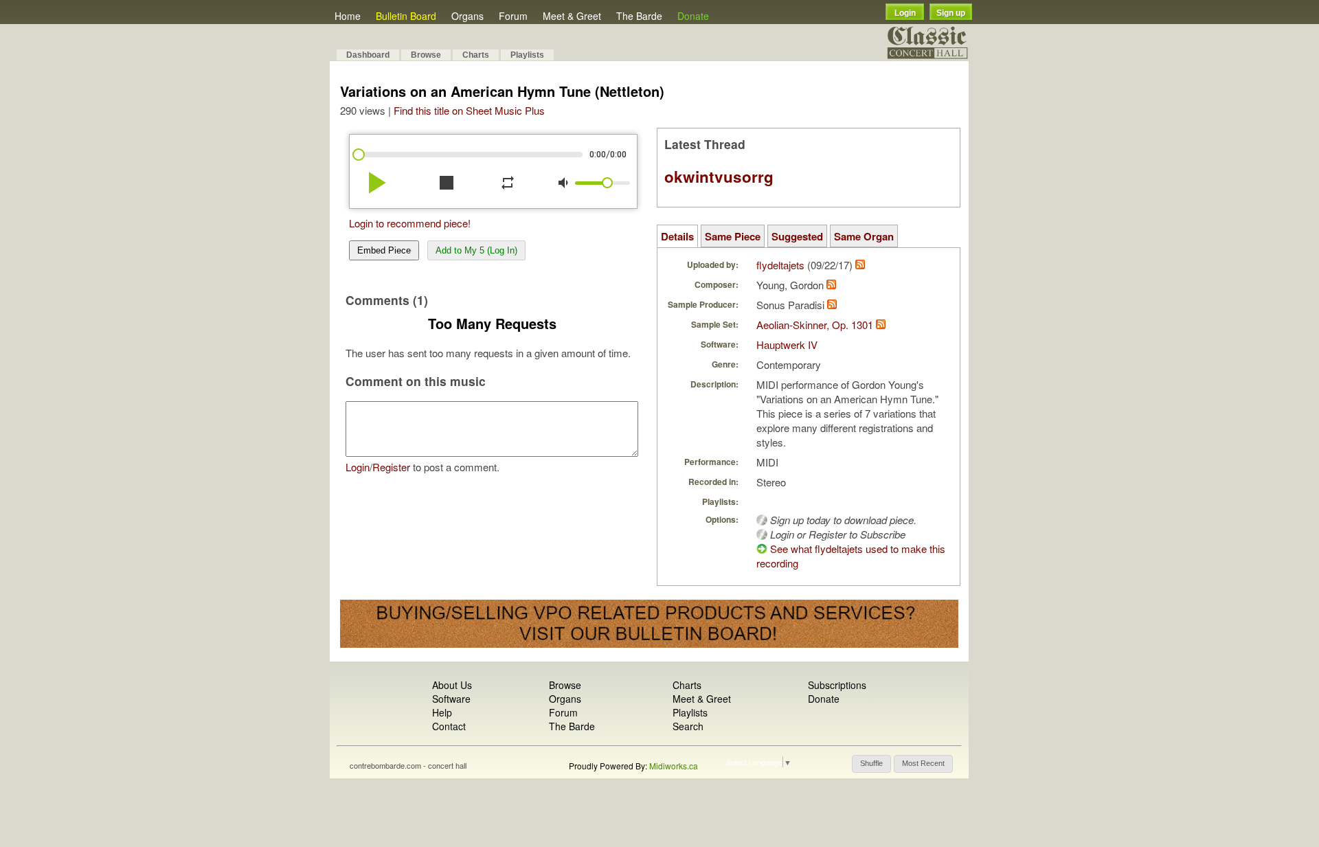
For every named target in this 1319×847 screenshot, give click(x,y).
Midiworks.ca (673, 765)
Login (905, 13)
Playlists (527, 55)
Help (442, 712)
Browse (426, 55)
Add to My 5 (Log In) (476, 250)
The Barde (639, 16)
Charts (475, 55)
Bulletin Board (406, 16)
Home (348, 16)
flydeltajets (780, 265)
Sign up (950, 13)
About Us (452, 685)
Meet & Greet (572, 16)
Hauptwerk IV (787, 344)
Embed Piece (384, 250)
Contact (449, 726)
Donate (693, 16)
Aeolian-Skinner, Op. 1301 (814, 324)
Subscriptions (837, 685)
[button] (871, 764)
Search (688, 726)
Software (451, 698)
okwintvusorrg (719, 177)
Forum (513, 16)
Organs (467, 16)
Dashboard (368, 55)
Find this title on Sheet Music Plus (469, 110)
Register (391, 467)
